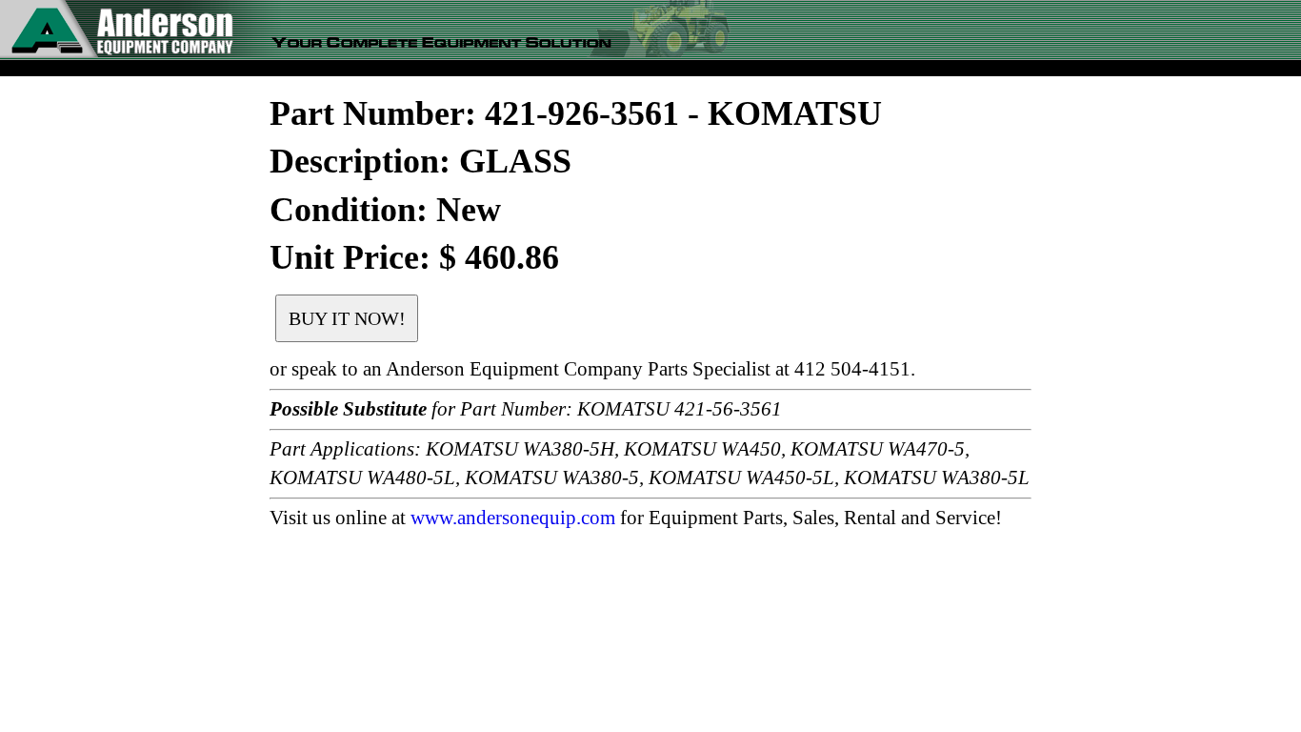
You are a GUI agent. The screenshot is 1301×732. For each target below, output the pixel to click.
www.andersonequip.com (512, 517)
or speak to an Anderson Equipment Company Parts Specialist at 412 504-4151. (592, 368)
